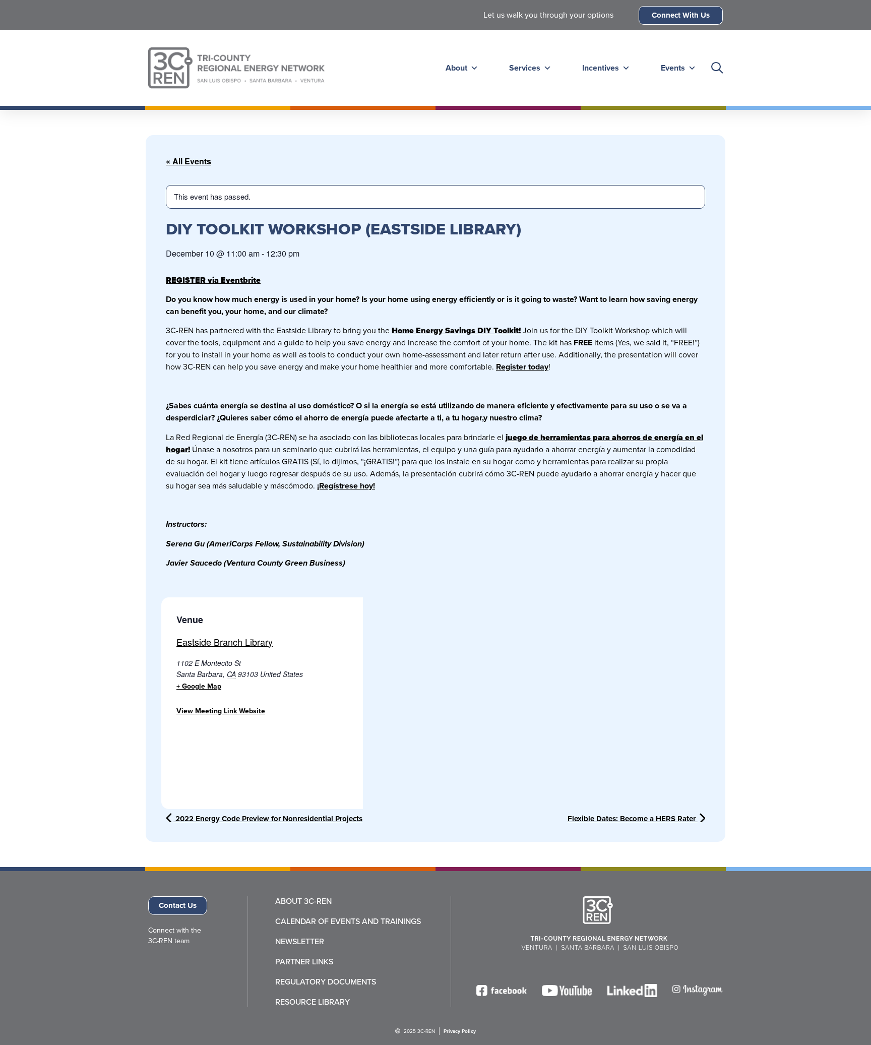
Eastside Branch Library (224, 641)
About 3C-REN (303, 901)
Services (524, 68)
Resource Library (312, 1002)
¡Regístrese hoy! (346, 485)
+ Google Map (198, 686)
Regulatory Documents (325, 982)
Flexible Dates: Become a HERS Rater (633, 818)
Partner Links (304, 962)
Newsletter (299, 942)
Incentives (600, 68)
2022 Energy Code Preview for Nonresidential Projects (267, 818)
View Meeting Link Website (220, 711)
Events (673, 68)
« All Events (188, 161)
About (456, 68)
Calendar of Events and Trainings (348, 921)
